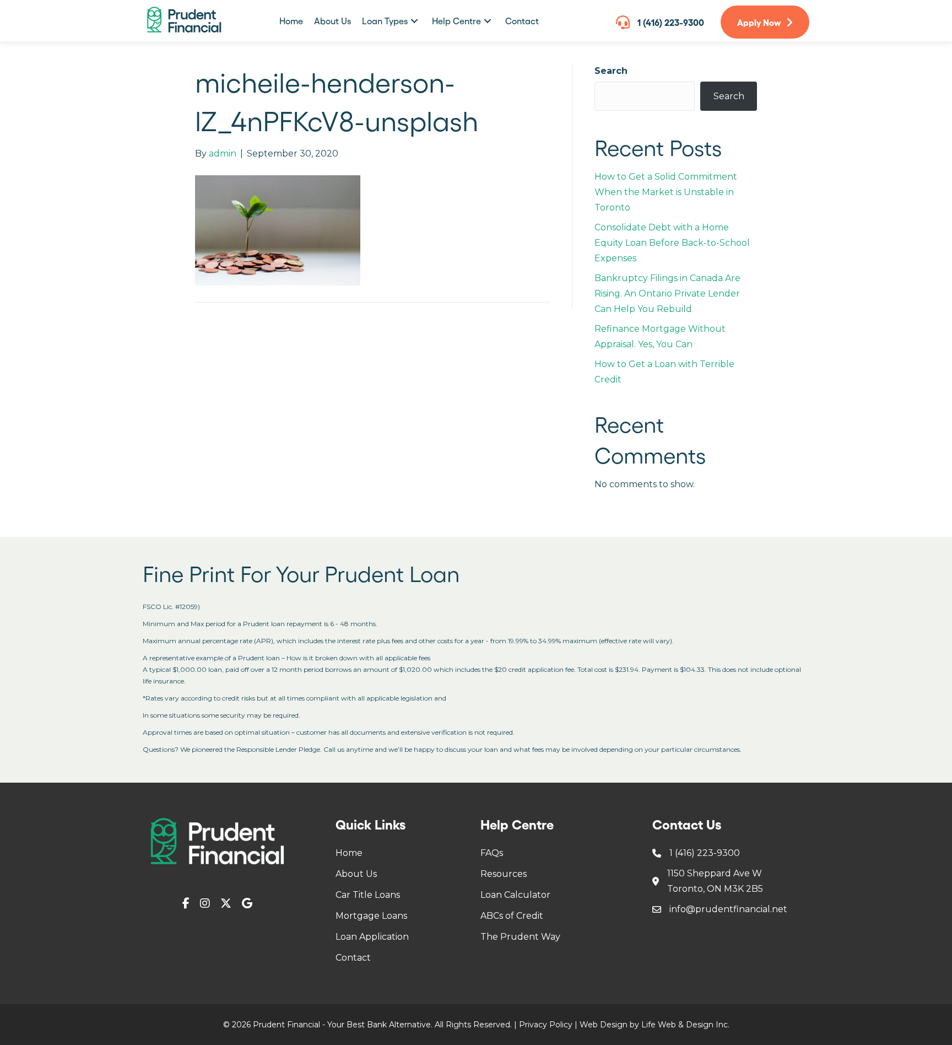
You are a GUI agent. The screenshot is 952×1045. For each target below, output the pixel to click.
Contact (353, 957)
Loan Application (372, 936)
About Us (356, 874)
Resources (503, 874)
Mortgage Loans (371, 916)
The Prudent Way (520, 936)
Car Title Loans (368, 895)
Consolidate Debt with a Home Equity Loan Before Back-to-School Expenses (672, 242)
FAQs (491, 853)
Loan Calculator (515, 895)
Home (349, 853)
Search (611, 71)
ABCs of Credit (511, 916)
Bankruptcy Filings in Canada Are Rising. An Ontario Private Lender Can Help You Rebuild (667, 293)
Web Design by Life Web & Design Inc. (654, 1025)
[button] (414, 20)
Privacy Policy (545, 1025)
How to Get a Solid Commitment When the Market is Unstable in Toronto (665, 192)
